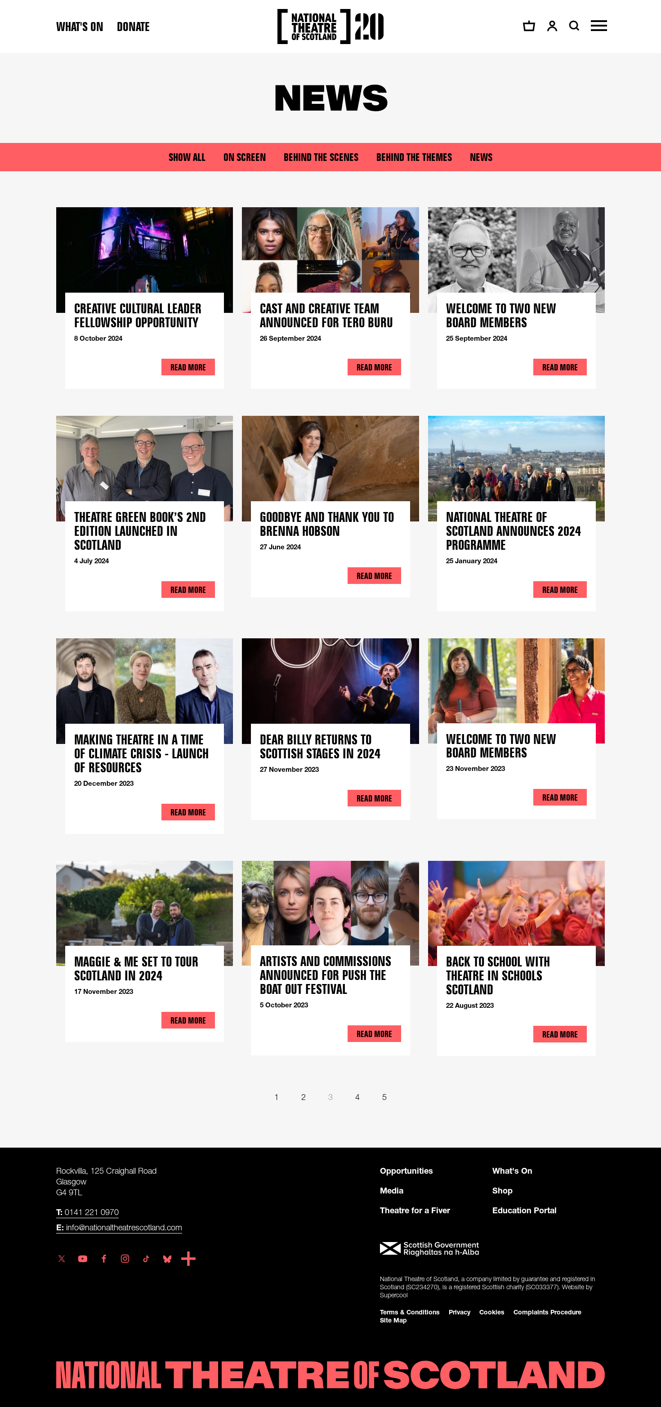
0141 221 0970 (87, 1212)
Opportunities (406, 1170)
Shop (502, 1190)
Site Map (393, 1320)
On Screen (244, 157)
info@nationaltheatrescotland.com (119, 1227)
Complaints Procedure (547, 1312)
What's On (512, 1170)
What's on (79, 27)
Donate (133, 27)
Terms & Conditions (410, 1312)
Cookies (492, 1312)
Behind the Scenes (321, 157)
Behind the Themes (414, 157)
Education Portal (524, 1210)
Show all (187, 157)
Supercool (394, 1295)
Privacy (459, 1312)
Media (391, 1190)
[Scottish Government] (492, 1249)
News (481, 157)
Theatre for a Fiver (415, 1210)
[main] (330, 591)
